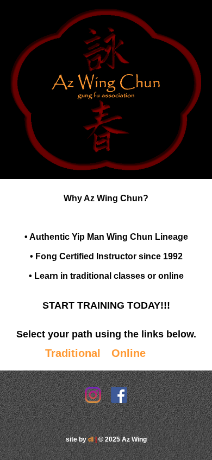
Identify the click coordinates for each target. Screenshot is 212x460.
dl (90, 439)
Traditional (73, 353)
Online (128, 353)
